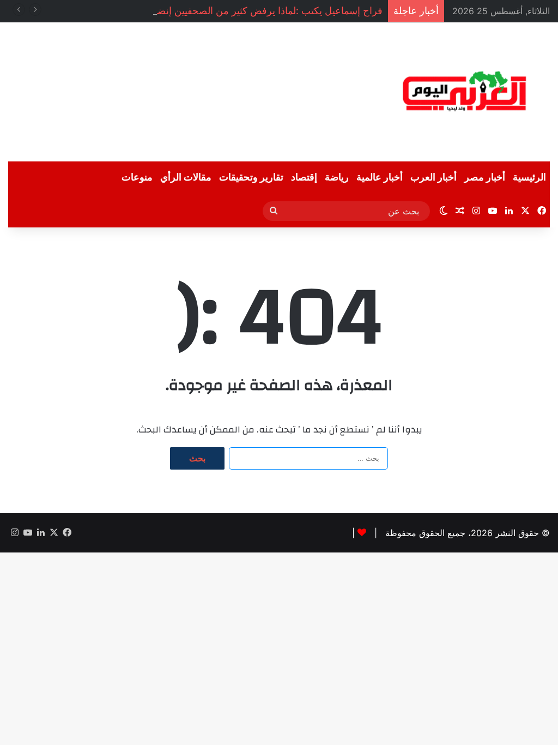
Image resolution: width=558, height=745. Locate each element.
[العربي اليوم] (465, 92)
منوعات (137, 177)
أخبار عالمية (379, 177)
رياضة (337, 177)
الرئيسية (529, 177)
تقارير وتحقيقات (251, 177)
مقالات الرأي (185, 177)
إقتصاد (304, 177)
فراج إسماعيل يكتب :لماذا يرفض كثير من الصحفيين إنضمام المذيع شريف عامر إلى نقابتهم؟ (198, 10)
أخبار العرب (433, 177)
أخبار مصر (484, 177)
